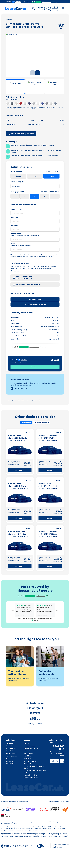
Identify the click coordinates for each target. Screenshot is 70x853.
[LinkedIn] (62, 761)
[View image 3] (54, 86)
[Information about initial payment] (23, 192)
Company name (16, 209)
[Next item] (37, 72)
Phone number (15, 233)
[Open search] (33, 8)
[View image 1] (15, 86)
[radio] (8, 2)
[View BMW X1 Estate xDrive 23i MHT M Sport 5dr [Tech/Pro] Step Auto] (19, 498)
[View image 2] (34, 86)
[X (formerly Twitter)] (57, 761)
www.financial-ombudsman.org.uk (18, 838)
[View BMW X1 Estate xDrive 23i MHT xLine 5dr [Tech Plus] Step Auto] (19, 450)
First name (14, 217)
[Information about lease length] (21, 172)
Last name (14, 225)
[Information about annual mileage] (23, 182)
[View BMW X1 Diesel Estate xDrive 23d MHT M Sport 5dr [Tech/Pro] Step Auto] (19, 546)
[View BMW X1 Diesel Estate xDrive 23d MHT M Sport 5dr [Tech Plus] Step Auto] (50, 546)
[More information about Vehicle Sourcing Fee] (26, 330)
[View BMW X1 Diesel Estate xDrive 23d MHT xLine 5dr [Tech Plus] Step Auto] (50, 450)
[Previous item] (32, 72)
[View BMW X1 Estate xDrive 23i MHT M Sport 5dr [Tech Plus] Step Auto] (50, 498)
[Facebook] (52, 761)
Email (12, 244)
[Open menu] (63, 8)
